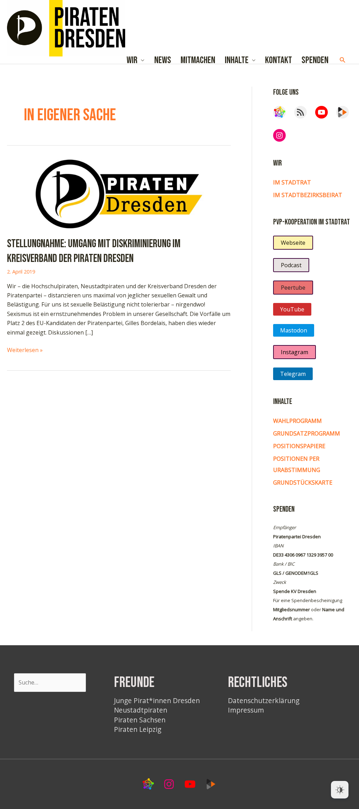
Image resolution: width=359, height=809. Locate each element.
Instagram (294, 352)
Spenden (315, 60)
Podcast (291, 265)
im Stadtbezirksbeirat (307, 195)
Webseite (293, 243)
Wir (132, 60)
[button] (342, 60)
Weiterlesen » (25, 350)
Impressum (246, 710)
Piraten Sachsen (139, 719)
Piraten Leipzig (137, 729)
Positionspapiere (299, 446)
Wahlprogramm (297, 421)
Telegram (293, 374)
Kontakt (278, 60)
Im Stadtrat (292, 182)
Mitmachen (198, 60)
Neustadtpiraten (140, 710)
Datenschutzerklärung (263, 700)
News (162, 60)
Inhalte (237, 60)
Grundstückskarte (302, 482)
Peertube (293, 287)
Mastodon (293, 330)
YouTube (292, 309)
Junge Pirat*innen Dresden (157, 700)
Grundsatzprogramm (306, 433)
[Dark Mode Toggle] (339, 789)
